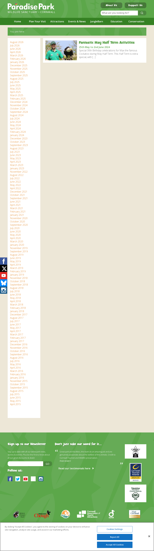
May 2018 (15, 298)
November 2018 (19, 278)
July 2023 (15, 151)
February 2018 (18, 308)
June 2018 (15, 294)
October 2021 (17, 195)
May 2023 (15, 158)
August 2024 (16, 115)
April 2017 (15, 331)
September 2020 (19, 225)
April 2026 (15, 52)
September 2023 (19, 145)
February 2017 (18, 337)
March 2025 (16, 95)
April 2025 (15, 92)
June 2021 (15, 201)
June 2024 (15, 122)
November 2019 (19, 248)
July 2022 (15, 178)
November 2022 (19, 171)
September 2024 (19, 112)
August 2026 (16, 42)
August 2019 (16, 254)
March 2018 (16, 304)
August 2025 (16, 78)
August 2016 (16, 357)
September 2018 (19, 284)
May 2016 (15, 364)
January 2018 (17, 311)
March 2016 (16, 371)
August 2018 (16, 288)
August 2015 (16, 391)
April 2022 (15, 188)
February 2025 (18, 98)
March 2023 (16, 165)
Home (17, 21)
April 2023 (15, 161)
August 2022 (16, 175)
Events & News (77, 21)
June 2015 (15, 397)
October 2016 (17, 351)
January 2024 (17, 135)
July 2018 (15, 291)
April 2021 (15, 205)
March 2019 (16, 268)
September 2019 (19, 251)
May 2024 (15, 125)
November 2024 (19, 105)
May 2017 (15, 327)
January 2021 (17, 215)
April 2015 (15, 404)
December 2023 (18, 138)
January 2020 (17, 244)
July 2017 (15, 321)
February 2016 (18, 374)
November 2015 (19, 381)
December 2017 (18, 314)
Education (116, 21)
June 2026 (15, 48)
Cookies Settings (115, 529)
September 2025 (19, 75)
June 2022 (15, 181)
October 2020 (17, 221)
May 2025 (15, 88)
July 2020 (15, 228)
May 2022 (15, 185)
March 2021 (16, 208)
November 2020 (19, 218)
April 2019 (15, 264)
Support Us (135, 5)
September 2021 (19, 198)
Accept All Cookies (115, 544)
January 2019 (17, 274)
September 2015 (19, 387)
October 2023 (17, 141)
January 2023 (17, 168)
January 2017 (17, 341)
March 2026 (16, 55)
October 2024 (17, 108)
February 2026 (18, 58)
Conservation (136, 21)
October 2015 (17, 384)
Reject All (114, 537)
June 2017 (15, 324)
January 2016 (17, 377)
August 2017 (16, 318)
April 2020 (15, 238)
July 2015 (15, 394)
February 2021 (18, 211)
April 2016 (15, 367)
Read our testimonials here (74, 468)
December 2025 (18, 65)
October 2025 (17, 72)
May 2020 (15, 234)
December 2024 (18, 102)
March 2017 (16, 334)
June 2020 (15, 231)
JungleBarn (96, 21)
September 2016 (19, 354)
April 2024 (15, 128)
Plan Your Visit (37, 21)
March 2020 (16, 241)
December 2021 (18, 191)
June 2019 (15, 258)
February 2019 (18, 271)
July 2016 (15, 361)
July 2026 (15, 45)
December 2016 (18, 344)
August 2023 (16, 148)
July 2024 (15, 118)
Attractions (57, 21)
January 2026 (17, 62)
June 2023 (15, 155)
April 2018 (15, 301)
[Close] (149, 536)
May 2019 (15, 261)
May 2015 (15, 401)
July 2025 (15, 82)
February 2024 (18, 131)
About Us (111, 5)
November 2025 (19, 68)
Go (48, 464)
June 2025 (15, 85)
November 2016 (19, 347)
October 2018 (17, 281)
